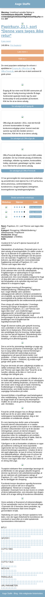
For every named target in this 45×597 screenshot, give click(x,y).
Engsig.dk (16, 68)
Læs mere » (23, 52)
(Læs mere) (6, 41)
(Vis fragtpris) (15, 45)
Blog (16, 593)
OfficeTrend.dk (7, 71)
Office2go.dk (27, 68)
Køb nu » (22, 59)
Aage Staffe (22, 3)
